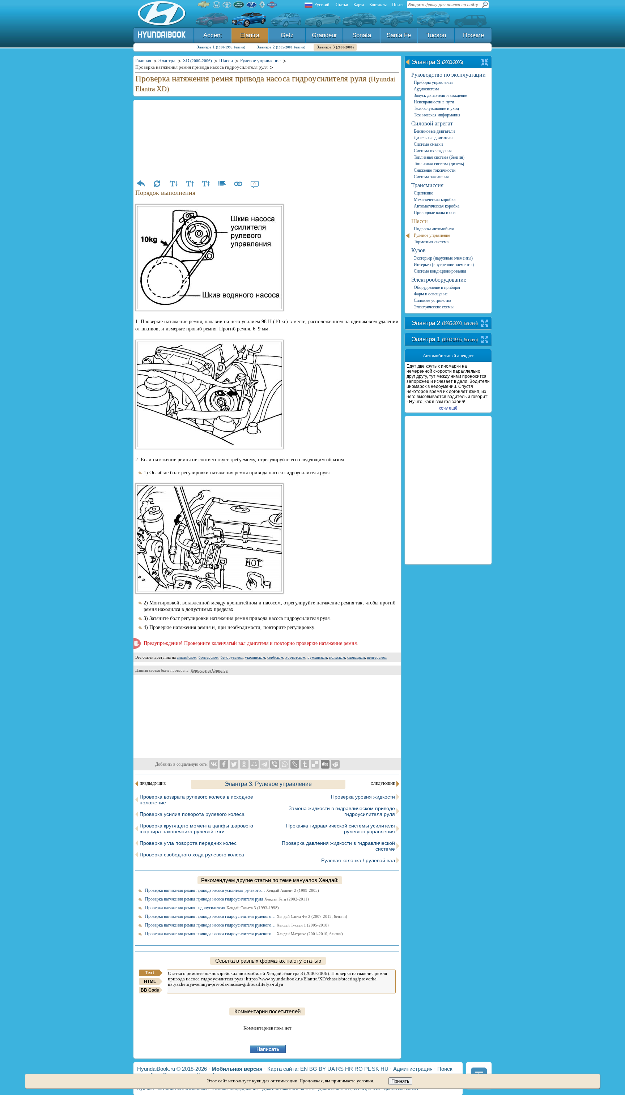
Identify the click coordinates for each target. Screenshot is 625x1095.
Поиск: (398, 4)
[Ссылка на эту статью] (238, 184)
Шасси (419, 221)
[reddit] (335, 764)
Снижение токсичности (434, 170)
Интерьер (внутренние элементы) (444, 264)
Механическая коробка (434, 199)
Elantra (249, 35)
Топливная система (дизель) (439, 163)
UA (331, 1069)
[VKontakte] (213, 764)
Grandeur (324, 35)
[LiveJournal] (294, 764)
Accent (212, 35)
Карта (358, 4)
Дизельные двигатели (433, 137)
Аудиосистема (426, 88)
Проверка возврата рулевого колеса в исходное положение (196, 799)
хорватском (295, 657)
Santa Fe (399, 35)
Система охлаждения (433, 150)
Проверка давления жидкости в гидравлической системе (338, 846)
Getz (287, 35)
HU (384, 1069)
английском (186, 657)
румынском (317, 657)
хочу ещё (448, 408)
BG (313, 1069)
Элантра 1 (220, 47)
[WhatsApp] (284, 764)
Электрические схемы (434, 306)
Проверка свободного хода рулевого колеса (192, 854)
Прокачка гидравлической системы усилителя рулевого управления (340, 828)
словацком (356, 657)
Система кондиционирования (440, 271)
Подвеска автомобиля (434, 228)
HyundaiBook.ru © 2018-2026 (172, 1069)
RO (358, 1069)
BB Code (150, 990)
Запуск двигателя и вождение (440, 95)
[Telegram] (264, 764)
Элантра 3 (335, 47)
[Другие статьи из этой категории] (222, 184)
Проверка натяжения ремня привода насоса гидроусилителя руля (227, 899)
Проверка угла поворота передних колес (188, 843)
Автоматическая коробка (436, 206)
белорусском (232, 657)
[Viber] (274, 764)
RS (340, 1069)
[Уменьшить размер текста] (173, 184)
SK (375, 1069)
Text (149, 972)
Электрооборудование (438, 280)
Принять (400, 1081)
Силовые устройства (432, 300)
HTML (150, 981)
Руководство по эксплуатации (448, 75)
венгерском (377, 657)
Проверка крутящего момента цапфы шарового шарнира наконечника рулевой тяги (196, 828)
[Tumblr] (305, 764)
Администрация (413, 1069)
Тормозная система (431, 241)
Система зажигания (431, 176)
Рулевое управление (432, 235)
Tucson (436, 35)
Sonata (361, 35)
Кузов (418, 250)
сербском (275, 657)
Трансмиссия (427, 185)
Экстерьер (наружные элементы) (443, 258)
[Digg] (325, 764)
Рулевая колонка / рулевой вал (358, 860)
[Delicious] (315, 764)
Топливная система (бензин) (439, 157)
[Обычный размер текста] (205, 184)
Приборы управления (433, 82)
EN (304, 1069)
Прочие (473, 35)
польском (337, 657)
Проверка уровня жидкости (363, 797)
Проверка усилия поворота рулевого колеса (192, 814)
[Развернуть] (484, 323)
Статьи (342, 4)
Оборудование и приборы (437, 287)
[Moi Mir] (254, 764)
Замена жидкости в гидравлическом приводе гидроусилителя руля (342, 811)
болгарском (208, 657)
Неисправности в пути (434, 101)
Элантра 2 (280, 47)
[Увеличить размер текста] (189, 184)
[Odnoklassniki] (244, 764)
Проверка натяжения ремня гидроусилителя (212, 907)
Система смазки (428, 144)
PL (367, 1069)
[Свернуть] (484, 62)
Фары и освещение (430, 293)
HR (349, 1069)
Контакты (378, 4)
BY (322, 1069)
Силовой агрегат (432, 123)
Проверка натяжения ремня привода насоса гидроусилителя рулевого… (246, 916)
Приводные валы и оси (434, 212)
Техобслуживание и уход (436, 108)
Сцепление (423, 193)
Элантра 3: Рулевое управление (268, 784)
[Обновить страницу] (157, 184)
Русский (321, 4)
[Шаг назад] (140, 184)
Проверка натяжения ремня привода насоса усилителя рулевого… (232, 890)
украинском (255, 657)
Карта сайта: (283, 1069)
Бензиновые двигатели (434, 131)
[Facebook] (224, 764)
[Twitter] (234, 764)
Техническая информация (437, 114)
